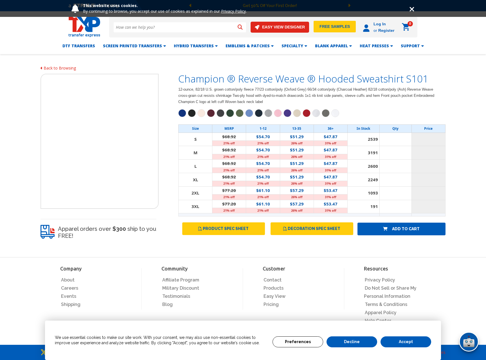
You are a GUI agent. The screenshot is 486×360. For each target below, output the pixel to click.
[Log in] (367, 27)
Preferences (298, 341)
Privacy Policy (233, 11)
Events (68, 296)
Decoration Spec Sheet (314, 228)
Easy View (274, 296)
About (68, 280)
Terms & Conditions (386, 304)
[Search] (240, 27)
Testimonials (176, 296)
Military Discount (180, 288)
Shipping (70, 304)
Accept (406, 341)
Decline (352, 341)
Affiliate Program (180, 280)
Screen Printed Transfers (132, 45)
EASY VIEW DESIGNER (283, 27)
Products (274, 288)
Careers (69, 288)
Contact (273, 280)
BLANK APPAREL (331, 45)
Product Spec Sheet (226, 228)
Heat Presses (374, 45)
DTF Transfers (78, 45)
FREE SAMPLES (335, 26)
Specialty (292, 45)
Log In (380, 24)
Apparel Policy (381, 312)
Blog (167, 304)
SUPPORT (410, 45)
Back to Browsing (59, 68)
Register (386, 30)
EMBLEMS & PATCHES (248, 45)
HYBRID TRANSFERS (194, 45)
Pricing (271, 304)
